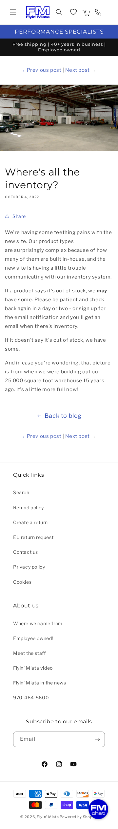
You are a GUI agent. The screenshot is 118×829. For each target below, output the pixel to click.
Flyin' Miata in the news (39, 682)
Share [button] (19, 216)
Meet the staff (29, 653)
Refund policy (28, 507)
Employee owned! (33, 638)
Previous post (44, 70)
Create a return (30, 522)
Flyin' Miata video (33, 668)
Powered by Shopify (79, 817)
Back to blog (63, 415)
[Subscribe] (97, 739)
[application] (98, 809)
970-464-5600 (31, 697)
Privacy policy (29, 567)
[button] (13, 12)
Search (21, 492)
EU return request (33, 537)
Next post (77, 70)
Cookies (22, 582)
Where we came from (38, 623)
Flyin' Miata (48, 817)
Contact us (25, 552)
